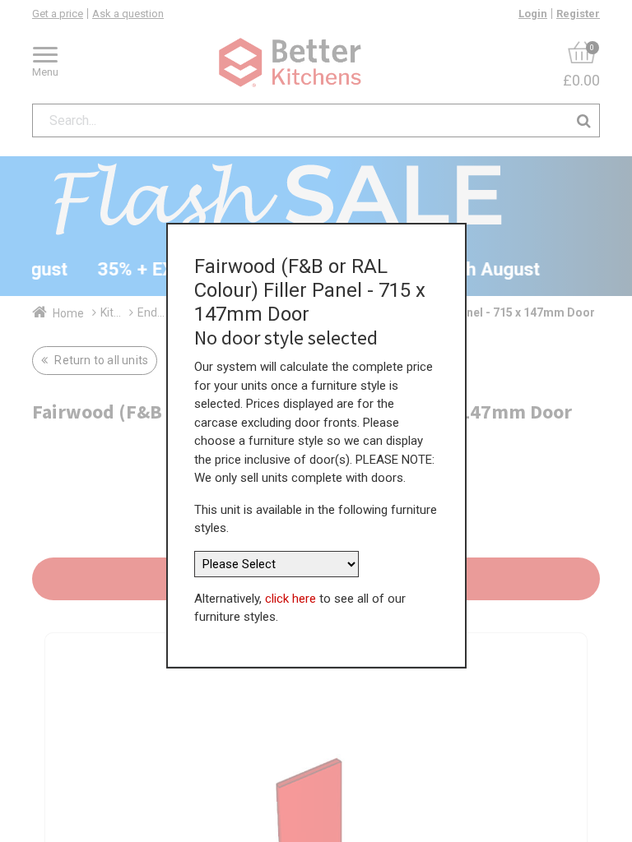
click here (290, 598)
